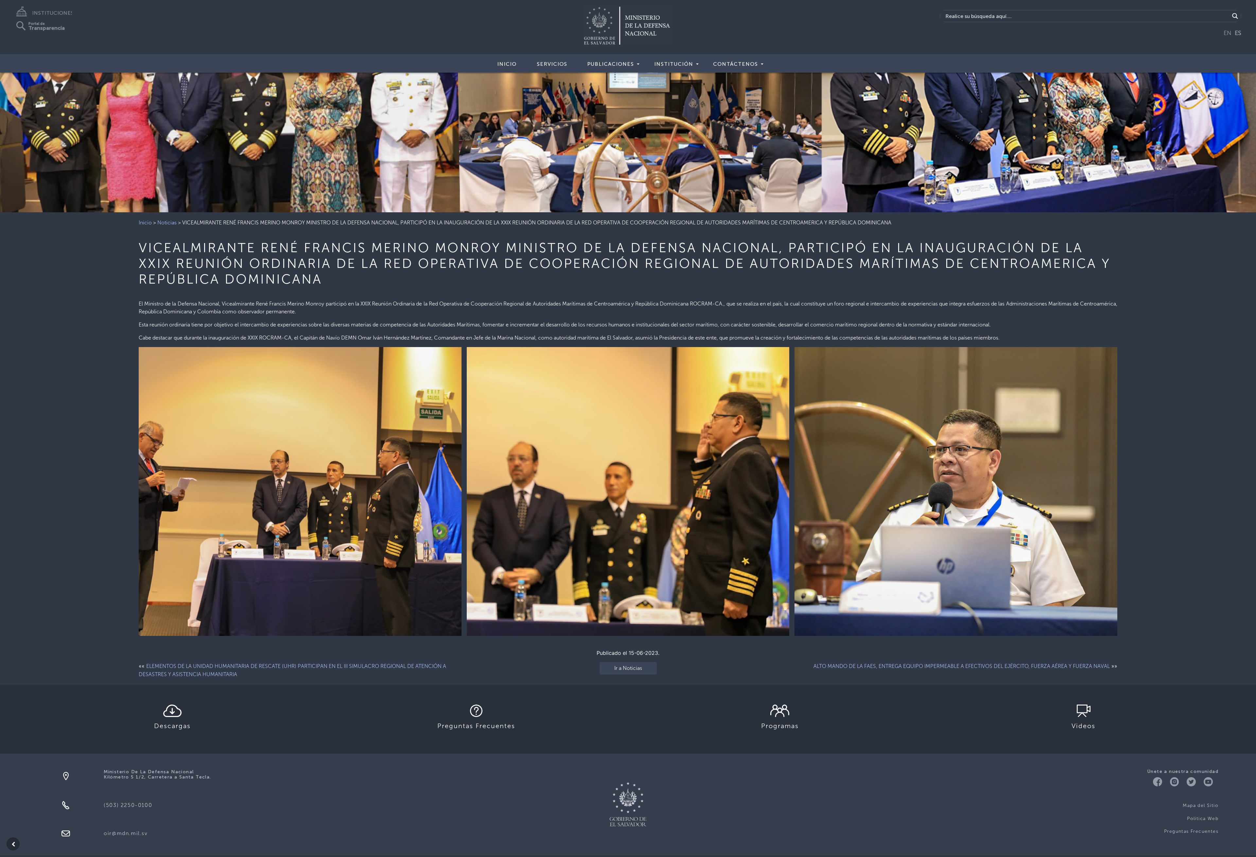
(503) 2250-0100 (128, 805)
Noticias (167, 222)
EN (1227, 33)
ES (1238, 33)
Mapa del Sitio (1200, 805)
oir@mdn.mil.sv (126, 833)
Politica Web (1202, 818)
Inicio (506, 64)
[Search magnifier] (1235, 16)
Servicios (552, 64)
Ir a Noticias (628, 668)
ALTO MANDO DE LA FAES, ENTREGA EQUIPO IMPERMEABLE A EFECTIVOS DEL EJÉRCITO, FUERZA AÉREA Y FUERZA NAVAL (961, 666)
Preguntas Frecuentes (1191, 831)
